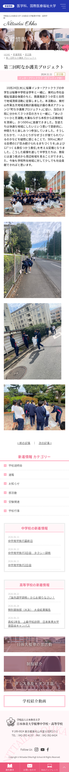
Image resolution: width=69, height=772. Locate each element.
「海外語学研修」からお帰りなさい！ (31, 597)
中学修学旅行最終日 (20, 541)
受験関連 (14, 502)
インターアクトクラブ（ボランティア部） (41, 78)
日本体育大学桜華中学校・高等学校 (40, 722)
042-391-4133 (25, 735)
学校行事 (14, 511)
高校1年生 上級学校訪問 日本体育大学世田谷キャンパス (33, 623)
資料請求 (10, 769)
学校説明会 (15, 465)
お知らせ (14, 483)
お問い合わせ (29, 769)
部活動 (59, 74)
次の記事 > (45, 443)
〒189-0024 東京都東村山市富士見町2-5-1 (35, 731)
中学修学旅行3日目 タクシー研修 (29, 553)
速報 (11, 474)
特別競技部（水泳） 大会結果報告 (29, 610)
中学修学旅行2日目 (19, 565)
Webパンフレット (49, 769)
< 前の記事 (23, 443)
